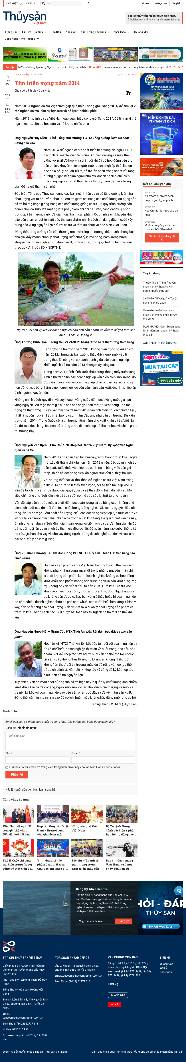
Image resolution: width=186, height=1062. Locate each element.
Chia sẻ (7, 96)
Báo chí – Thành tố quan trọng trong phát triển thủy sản (85, 864)
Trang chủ (11, 32)
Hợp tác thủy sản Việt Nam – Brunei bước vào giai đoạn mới (52, 830)
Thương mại (141, 32)
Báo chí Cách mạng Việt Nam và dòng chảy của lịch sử (119, 864)
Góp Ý (163, 968)
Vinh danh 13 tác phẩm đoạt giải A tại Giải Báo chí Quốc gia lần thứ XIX (52, 865)
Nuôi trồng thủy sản (93, 32)
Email (75, 753)
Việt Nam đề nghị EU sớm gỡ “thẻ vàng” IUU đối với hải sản (18, 830)
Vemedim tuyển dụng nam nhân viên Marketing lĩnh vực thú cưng (160, 314)
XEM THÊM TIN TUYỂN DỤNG (159, 342)
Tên (8, 753)
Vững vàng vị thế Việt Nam (84, 828)
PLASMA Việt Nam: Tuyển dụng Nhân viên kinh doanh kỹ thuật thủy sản (161, 330)
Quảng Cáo (166, 964)
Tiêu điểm (38, 74)
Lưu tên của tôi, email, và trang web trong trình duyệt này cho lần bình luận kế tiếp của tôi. (64, 767)
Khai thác (120, 32)
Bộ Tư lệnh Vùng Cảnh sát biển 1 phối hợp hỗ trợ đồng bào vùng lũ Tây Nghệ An (121, 830)
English (176, 3)
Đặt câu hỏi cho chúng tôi (162, 236)
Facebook (166, 972)
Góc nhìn (56, 32)
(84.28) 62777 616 (27, 1023)
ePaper (145, 3)
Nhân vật (71, 32)
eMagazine (161, 3)
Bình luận (7, 110)
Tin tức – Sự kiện (32, 32)
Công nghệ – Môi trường (20, 38)
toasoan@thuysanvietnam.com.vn (23, 1017)
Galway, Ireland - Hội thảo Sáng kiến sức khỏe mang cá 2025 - (107, 67)
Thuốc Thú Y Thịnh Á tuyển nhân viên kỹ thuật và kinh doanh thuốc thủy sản (159, 286)
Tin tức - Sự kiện (22, 74)
